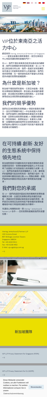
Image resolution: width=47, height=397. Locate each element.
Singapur (24, 3)
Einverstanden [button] (36, 387)
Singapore (28, 3)
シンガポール (32, 3)
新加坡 (39, 3)
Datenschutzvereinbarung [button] (13, 393)
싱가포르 (36, 3)
